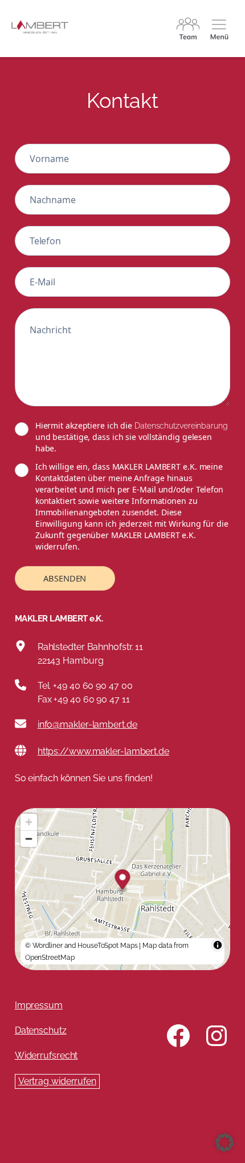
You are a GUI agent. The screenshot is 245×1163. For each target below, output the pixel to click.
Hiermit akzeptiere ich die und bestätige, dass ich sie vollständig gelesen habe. (131, 437)
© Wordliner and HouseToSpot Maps (81, 946)
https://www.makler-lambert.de (103, 751)
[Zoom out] (29, 838)
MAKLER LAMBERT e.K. (59, 618)
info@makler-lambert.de (87, 724)
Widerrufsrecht (46, 1055)
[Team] (188, 28)
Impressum (39, 1005)
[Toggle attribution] (217, 945)
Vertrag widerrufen (57, 1081)
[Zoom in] (29, 822)
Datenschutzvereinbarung (181, 425)
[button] (224, 1142)
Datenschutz (41, 1030)
